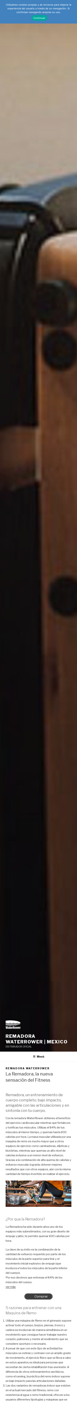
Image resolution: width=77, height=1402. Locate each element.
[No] (72, 12)
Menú (40, 1056)
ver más (11, 1287)
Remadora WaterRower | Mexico (36, 1039)
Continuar (39, 17)
